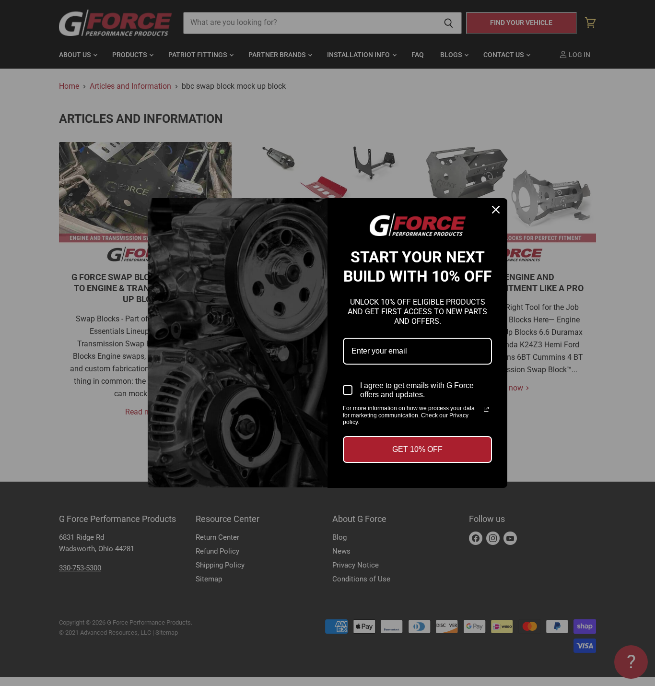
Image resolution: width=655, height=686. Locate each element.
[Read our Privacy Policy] (486, 409)
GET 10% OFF (417, 449)
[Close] (495, 209)
